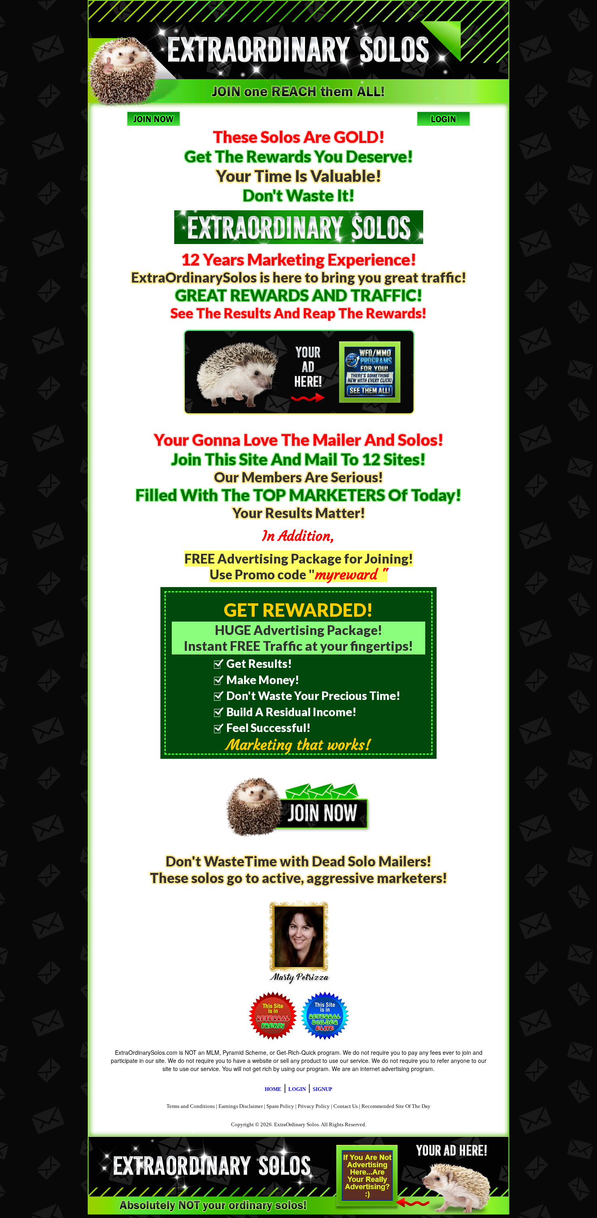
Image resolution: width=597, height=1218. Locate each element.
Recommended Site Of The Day (395, 1106)
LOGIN (297, 1089)
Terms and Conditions (191, 1106)
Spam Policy (280, 1106)
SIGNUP (322, 1089)
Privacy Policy (314, 1106)
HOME (273, 1089)
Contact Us (345, 1106)
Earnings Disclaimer (240, 1106)
